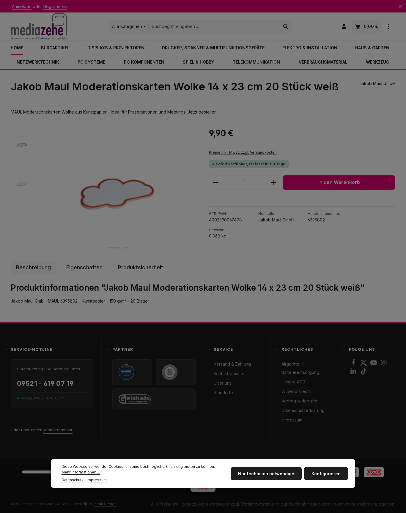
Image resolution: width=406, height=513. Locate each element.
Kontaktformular (58, 429)
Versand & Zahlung (232, 363)
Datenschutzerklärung (303, 410)
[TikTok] (363, 372)
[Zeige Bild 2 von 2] (125, 247)
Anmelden (22, 6)
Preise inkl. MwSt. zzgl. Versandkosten (243, 152)
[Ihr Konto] (343, 26)
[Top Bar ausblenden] (400, 6)
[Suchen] (285, 26)
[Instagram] (383, 364)
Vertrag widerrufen (300, 400)
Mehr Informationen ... (81, 472)
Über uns (223, 382)
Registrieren (55, 6)
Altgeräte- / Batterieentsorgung (300, 368)
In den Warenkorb (339, 182)
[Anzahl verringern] (215, 182)
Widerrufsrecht (296, 391)
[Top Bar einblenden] (388, 26)
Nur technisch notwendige (266, 473)
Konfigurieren (326, 473)
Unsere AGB (293, 381)
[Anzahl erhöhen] (273, 182)
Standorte (223, 392)
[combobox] (214, 26)
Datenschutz (73, 479)
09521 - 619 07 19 (45, 383)
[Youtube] (374, 364)
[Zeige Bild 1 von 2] (114, 247)
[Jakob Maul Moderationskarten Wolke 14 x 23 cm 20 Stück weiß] (117, 191)
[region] (104, 191)
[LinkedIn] (354, 372)
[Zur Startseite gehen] (39, 26)
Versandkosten (256, 503)
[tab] (33, 267)
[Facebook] (354, 364)
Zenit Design (105, 504)
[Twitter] (364, 364)
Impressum (291, 419)
